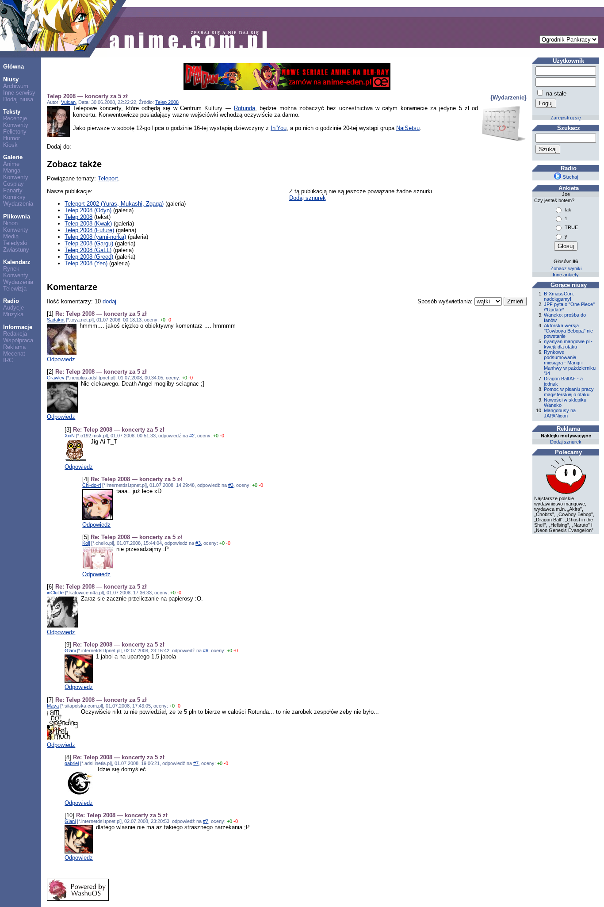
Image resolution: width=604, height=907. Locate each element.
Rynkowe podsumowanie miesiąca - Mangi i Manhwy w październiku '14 (570, 362)
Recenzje (15, 118)
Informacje (17, 327)
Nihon (10, 223)
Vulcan (68, 102)
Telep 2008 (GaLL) (88, 250)
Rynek (11, 268)
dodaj (109, 301)
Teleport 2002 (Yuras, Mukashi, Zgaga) (114, 203)
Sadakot (56, 319)
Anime (11, 164)
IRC (8, 360)
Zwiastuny (16, 249)
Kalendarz (17, 262)
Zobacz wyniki (565, 268)
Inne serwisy (19, 92)
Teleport (108, 178)
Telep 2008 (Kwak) (88, 223)
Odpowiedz (61, 359)
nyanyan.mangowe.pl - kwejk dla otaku (568, 344)
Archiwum (15, 86)
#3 (230, 485)
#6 (205, 650)
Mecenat (14, 353)
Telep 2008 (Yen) (86, 263)
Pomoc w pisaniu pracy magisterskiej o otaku (569, 392)
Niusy (11, 79)
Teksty (11, 111)
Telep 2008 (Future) (89, 230)
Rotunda (244, 108)
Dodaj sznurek (307, 198)
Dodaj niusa (18, 99)
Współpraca (18, 340)
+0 (162, 319)
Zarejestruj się (565, 117)
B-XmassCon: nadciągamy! (559, 296)
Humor (11, 138)
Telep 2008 (167, 102)
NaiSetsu (408, 128)
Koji (86, 543)
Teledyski (15, 243)
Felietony (15, 131)
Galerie (13, 157)
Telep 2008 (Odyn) (88, 210)
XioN (70, 435)
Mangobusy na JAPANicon (560, 413)
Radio (11, 301)
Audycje (13, 307)
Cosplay (13, 183)
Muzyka (13, 314)
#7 (196, 763)
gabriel (72, 763)
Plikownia (16, 216)
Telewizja (15, 288)
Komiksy (14, 197)
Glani (70, 650)
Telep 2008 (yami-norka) (95, 236)
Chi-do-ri (91, 485)
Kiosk (10, 145)
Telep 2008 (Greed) (89, 256)
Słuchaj (569, 177)
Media (11, 236)
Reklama (14, 347)
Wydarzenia (18, 203)
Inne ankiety (566, 274)
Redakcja (15, 333)
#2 (192, 435)
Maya (53, 705)
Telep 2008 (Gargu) (89, 243)
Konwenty (15, 125)
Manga (11, 170)
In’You (279, 128)
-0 (169, 319)
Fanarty (13, 190)
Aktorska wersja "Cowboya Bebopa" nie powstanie (568, 331)
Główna (13, 66)
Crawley (56, 377)
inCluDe (55, 592)
